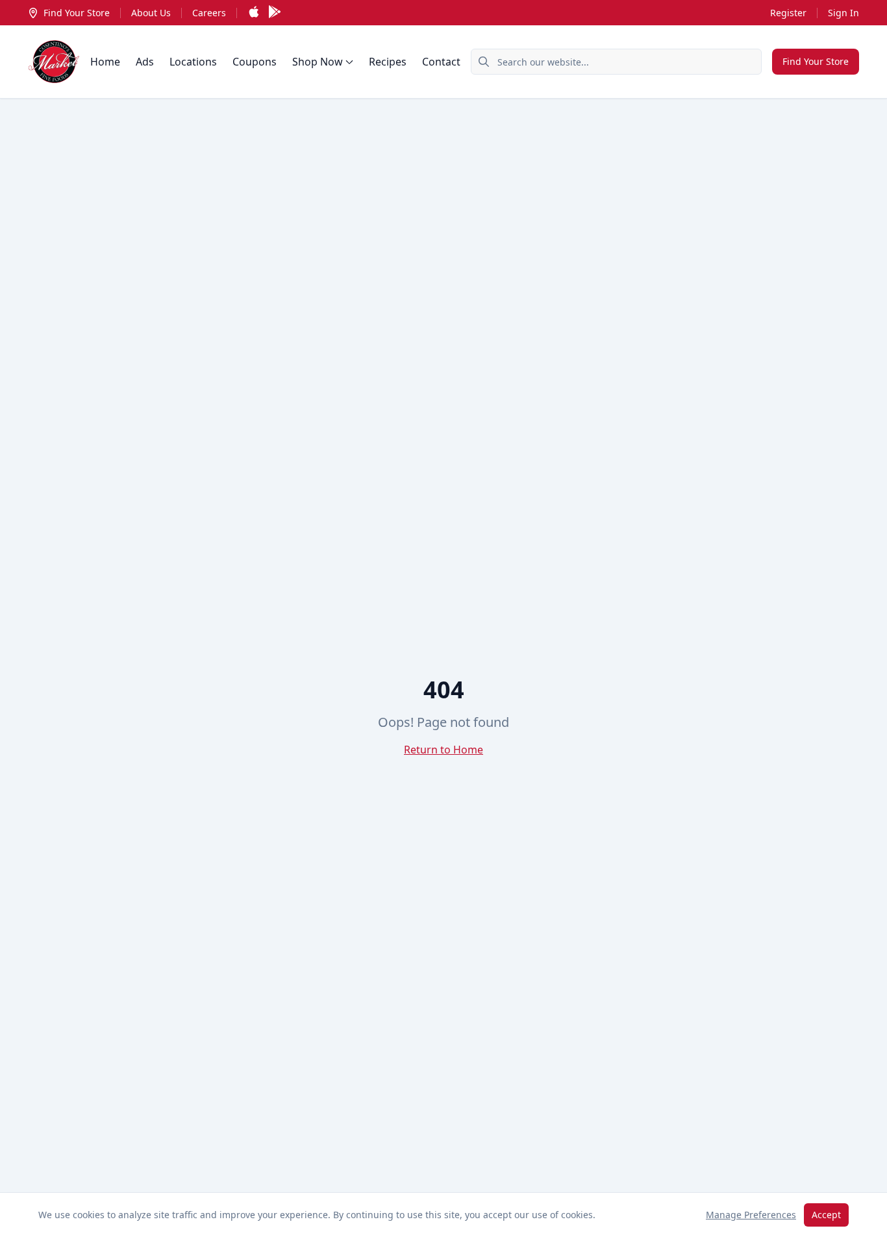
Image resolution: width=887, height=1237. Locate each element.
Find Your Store (77, 12)
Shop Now (317, 62)
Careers (209, 12)
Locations (193, 62)
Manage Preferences (751, 1214)
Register (788, 12)
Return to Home (443, 749)
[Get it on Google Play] (274, 12)
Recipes (387, 62)
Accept (826, 1214)
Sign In (843, 12)
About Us (151, 12)
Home (105, 62)
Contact (441, 62)
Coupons (254, 62)
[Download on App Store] (253, 12)
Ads (145, 62)
